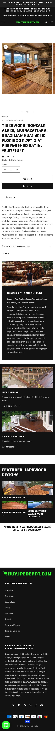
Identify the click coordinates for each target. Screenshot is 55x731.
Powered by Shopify (33, 726)
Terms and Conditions (12, 630)
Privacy (7, 636)
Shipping (4, 160)
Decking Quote (10, 601)
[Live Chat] (6, 725)
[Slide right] (33, 112)
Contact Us (9, 590)
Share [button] (7, 253)
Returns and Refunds (12, 625)
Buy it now (27, 186)
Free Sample (9, 596)
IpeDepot (24, 726)
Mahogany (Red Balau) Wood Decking (37, 514)
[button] (3, 22)
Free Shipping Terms (9, 405)
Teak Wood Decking (14, 497)
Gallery (7, 607)
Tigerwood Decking (14, 512)
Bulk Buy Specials (8, 446)
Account (8, 619)
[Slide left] (22, 112)
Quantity (4, 164)
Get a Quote (10, 197)
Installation (9, 613)
